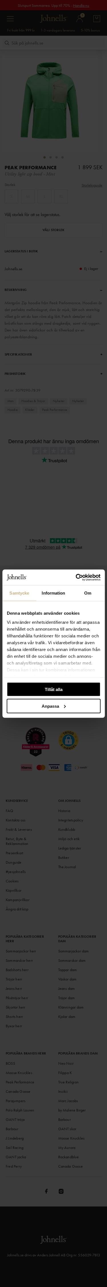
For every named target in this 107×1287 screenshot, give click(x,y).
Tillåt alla (53, 689)
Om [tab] (87, 593)
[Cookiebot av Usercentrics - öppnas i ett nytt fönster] (76, 577)
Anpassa (50, 705)
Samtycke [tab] (19, 593)
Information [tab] (53, 593)
